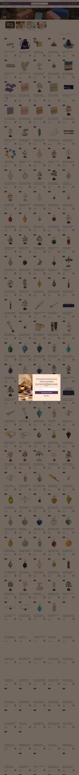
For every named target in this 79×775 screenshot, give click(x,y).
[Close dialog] (59, 375)
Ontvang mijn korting (46, 392)
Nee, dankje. (46, 395)
